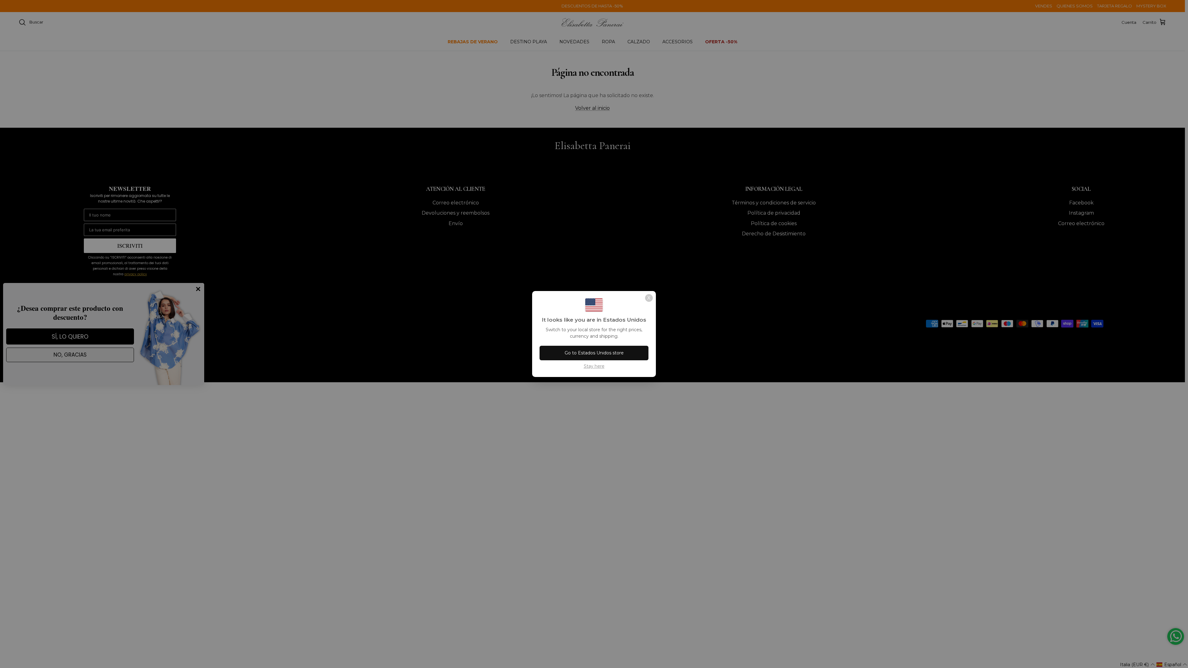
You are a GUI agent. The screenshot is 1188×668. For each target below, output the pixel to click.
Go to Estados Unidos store (594, 353)
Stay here (594, 366)
